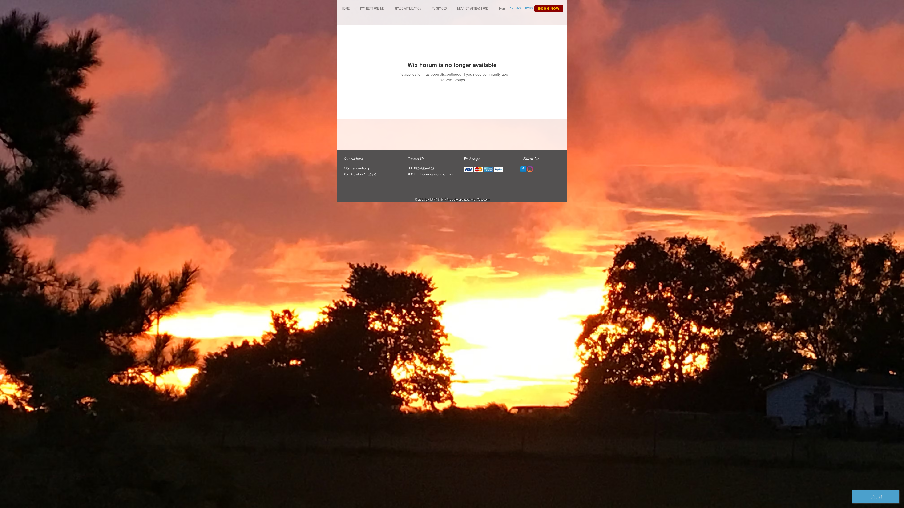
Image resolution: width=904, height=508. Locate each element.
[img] (468, 169)
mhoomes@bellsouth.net (436, 174)
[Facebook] (523, 169)
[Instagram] (530, 169)
